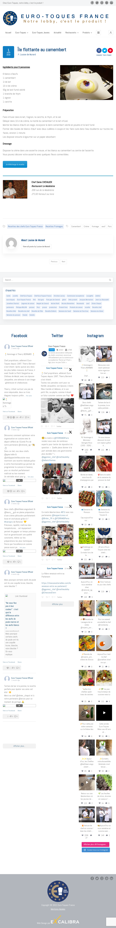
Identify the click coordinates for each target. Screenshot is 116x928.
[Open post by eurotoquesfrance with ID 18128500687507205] (87, 747)
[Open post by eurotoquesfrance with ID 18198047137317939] (104, 464)
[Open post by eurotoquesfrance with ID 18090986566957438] (87, 814)
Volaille (32, 315)
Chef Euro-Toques (26, 296)
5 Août (66, 368)
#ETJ (63, 512)
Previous (54, 261)
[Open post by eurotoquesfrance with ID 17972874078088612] (104, 391)
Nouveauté (80, 303)
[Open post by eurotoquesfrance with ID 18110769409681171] (104, 643)
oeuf (103, 226)
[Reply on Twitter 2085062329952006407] (42, 427)
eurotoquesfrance (87, 348)
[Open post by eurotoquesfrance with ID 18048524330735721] (87, 643)
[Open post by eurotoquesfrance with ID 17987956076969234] (104, 782)
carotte (15, 296)
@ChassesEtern (49, 592)
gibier (64, 300)
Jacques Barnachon (86, 300)
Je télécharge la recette (15, 164)
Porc (110, 226)
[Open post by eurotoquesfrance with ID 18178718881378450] (87, 782)
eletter (97, 296)
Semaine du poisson (13, 315)
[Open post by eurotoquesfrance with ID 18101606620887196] (104, 426)
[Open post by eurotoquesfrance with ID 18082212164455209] (104, 608)
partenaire (10, 307)
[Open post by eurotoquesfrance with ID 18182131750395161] (87, 536)
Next (63, 261)
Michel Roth (55, 303)
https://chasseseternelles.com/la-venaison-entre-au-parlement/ (56, 585)
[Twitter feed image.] (57, 410)
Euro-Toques (20, 32)
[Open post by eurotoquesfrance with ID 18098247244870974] (87, 678)
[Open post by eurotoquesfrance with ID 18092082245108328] (87, 354)
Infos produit (72, 300)
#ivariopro (8, 521)
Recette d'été (11, 311)
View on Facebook (9, 412)
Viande (25, 315)
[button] (110, 32)
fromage (95, 226)
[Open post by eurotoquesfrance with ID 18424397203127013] (87, 713)
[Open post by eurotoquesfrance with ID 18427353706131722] (87, 464)
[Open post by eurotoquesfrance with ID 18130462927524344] (104, 498)
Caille (8, 296)
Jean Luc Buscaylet (102, 300)
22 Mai (67, 568)
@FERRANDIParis (61, 437)
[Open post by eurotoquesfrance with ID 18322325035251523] (104, 571)
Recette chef (96, 307)
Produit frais (63, 307)
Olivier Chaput (96, 303)
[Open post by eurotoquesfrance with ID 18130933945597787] (104, 536)
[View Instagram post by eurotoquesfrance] (93, 360)
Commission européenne (75, 296)
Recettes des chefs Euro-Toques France (25, 226)
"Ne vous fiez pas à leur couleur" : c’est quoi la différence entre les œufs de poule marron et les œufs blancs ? (12, 615)
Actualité (57, 32)
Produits (86, 32)
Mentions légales (58, 909)
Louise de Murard (28, 54)
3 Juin (67, 507)
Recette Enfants (50, 311)
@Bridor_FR (47, 518)
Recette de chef (23, 311)
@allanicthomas (49, 460)
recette (87, 307)
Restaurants (70, 32)
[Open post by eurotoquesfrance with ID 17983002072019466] (87, 426)
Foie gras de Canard (53, 300)
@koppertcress (59, 515)
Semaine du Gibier (97, 311)
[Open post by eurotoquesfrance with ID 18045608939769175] (104, 713)
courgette (89, 296)
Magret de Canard (43, 303)
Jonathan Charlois (13, 303)
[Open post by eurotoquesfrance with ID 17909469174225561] (87, 571)
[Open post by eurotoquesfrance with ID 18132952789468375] (104, 814)
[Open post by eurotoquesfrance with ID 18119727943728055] (104, 747)
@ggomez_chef (49, 456)
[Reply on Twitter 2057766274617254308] (43, 597)
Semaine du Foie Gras (80, 311)
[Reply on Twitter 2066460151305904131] (43, 499)
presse (44, 307)
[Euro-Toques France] (58, 18)
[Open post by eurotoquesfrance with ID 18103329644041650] (87, 498)
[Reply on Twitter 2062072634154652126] (43, 560)
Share (20, 412)
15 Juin (67, 433)
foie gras (41, 300)
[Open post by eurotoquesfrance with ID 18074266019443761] (87, 391)
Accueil (8, 32)
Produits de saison (76, 307)
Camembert (76, 226)
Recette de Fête (37, 311)
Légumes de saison (27, 303)
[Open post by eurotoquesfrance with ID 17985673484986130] (104, 678)
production (53, 307)
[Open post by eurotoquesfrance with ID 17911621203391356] (87, 608)
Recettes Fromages (54, 226)
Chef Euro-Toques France (42, 296)
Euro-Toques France (24, 300)
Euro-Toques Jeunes (41, 32)
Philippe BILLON (21, 307)
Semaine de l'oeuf (65, 311)
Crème (86, 226)
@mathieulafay (62, 456)
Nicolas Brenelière (68, 303)
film (34, 300)
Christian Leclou (59, 296)
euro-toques (11, 300)
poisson (31, 307)
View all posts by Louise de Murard (36, 246)
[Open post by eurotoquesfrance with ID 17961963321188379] (104, 354)
